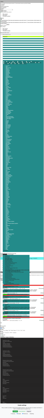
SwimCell (7, 218)
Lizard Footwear (9, 139)
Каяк (4, 52)
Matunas (7, 150)
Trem (7, 224)
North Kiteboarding (9, 158)
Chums (7, 88)
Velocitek (7, 232)
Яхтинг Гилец (8, 264)
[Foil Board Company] (35, 61)
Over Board (8, 169)
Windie (7, 240)
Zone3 (7, 249)
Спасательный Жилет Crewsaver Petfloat (10, 286)
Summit (7, 212)
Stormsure (7, 211)
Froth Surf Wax (8, 112)
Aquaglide (7, 71)
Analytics (19, 413)
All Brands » (5, 250)
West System (8, 236)
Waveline (7, 235)
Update (2, 10)
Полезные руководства (7, 341)
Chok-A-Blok (8, 87)
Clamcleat (7, 89)
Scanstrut (7, 194)
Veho (7, 231)
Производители (6, 364)
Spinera (7, 209)
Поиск (8, 24)
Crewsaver (8, 93)
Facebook (4, 395)
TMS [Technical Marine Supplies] (12, 223)
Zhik (6, 248)
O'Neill (7, 163)
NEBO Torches (8, 155)
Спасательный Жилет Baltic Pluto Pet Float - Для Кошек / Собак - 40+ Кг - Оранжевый (19, 300)
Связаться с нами (6, 340)
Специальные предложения (8, 361)
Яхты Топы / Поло (8, 268)
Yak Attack (8, 245)
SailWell (7, 191)
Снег (4, 57)
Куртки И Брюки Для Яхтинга (11, 262)
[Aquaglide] (15, 61)
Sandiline (7, 193)
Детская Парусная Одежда (10, 278)
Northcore (7, 160)
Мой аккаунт (3, 385)
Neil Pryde (8, 156)
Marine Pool (8, 148)
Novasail (7, 161)
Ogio (6, 166)
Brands (4, 59)
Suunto (7, 217)
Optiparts (7, 168)
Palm (6, 170)
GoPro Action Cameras (10, 117)
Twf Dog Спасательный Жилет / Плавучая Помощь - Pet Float (15, 296)
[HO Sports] (19, 62)
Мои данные (5, 13)
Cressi (7, 92)
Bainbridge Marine (9, 77)
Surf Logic (8, 216)
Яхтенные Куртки (8, 260)
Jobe (6, 133)
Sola (6, 207)
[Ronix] (9, 63)
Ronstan (7, 187)
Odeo (7, 165)
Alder (7, 66)
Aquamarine (8, 72)
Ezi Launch (8, 105)
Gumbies (7, 120)
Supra (7, 215)
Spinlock (7, 210)
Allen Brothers (8, 67)
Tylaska (7, 227)
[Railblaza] (5, 63)
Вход (4, 379)
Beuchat (7, 81)
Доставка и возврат (6, 16)
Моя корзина (2, 32)
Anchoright (8, 69)
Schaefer (7, 195)
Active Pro (8, 65)
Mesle (7, 152)
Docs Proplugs (8, 100)
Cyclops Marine (8, 94)
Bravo (7, 85)
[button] (5, 254)
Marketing (32, 413)
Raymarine (8, 180)
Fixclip (7, 108)
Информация (3, 348)
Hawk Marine (8, 124)
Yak (6, 244)
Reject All (28, 411)
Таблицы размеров (6, 343)
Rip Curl (7, 182)
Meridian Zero (8, 151)
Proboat (7, 173)
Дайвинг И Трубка (6, 48)
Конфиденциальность (7, 345)
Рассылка (4, 383)
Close (5, 10)
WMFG (7, 242)
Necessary (13, 413)
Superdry (7, 214)
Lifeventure (8, 137)
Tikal (6, 222)
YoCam (7, 246)
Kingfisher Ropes (9, 136)
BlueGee (7, 84)
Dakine (7, 97)
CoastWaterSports (9, 90)
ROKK (7, 184)
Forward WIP (8, 111)
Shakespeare (8, 203)
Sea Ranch (8, 196)
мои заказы (5, 29)
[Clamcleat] (19, 61)
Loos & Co (8, 141)
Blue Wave (8, 83)
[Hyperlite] (24, 62)
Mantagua (7, 146)
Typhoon (7, 228)
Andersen (7, 70)
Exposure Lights (9, 104)
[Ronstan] (13, 63)
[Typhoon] (25, 63)
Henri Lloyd (8, 126)
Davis (7, 98)
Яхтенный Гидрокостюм (10, 263)
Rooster (7, 188)
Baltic (7, 78)
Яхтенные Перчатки (9, 275)
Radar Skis (8, 178)
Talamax (7, 220)
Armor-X (7, 75)
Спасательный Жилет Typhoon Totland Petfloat (12, 318)
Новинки (4, 362)
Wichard (7, 237)
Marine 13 (7, 147)
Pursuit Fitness (8, 176)
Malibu (7, 145)
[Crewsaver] (28, 61)
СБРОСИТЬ (11, 337)
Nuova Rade (8, 162)
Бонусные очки (13, 253)
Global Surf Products (9, 116)
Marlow (7, 149)
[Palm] (39, 62)
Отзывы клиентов (6, 365)
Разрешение (5, 36)
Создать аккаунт (6, 380)
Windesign (7, 238)
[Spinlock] (20, 63)
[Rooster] (16, 63)
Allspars (7, 68)
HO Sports (8, 127)
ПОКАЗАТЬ (4, 337)
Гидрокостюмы (6, 41)
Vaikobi (7, 230)
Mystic (7, 154)
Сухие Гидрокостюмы (7, 44)
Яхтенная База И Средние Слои (11, 267)
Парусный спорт (6, 37)
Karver (7, 134)
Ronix (7, 186)
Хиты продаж (5, 363)
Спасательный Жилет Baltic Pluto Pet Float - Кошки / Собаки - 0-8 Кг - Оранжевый (19, 308)
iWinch (7, 132)
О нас (4, 342)
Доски (4, 46)
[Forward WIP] (6, 62)
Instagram (4, 398)
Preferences (25, 413)
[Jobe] (28, 62)
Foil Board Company (9, 110)
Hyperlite (6, 304)
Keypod (7, 135)
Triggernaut (8, 225)
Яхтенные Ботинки (9, 274)
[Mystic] (36, 62)
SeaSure (7, 200)
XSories (7, 243)
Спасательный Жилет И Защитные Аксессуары (14, 271)
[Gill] (10, 62)
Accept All (15, 411)
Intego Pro (7, 131)
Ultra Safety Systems (9, 229)
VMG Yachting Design (10, 233)
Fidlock (7, 107)
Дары (6, 255)
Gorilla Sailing (8, 118)
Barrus (7, 79)
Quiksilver (7, 177)
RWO (7, 190)
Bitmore (7, 82)
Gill (6, 115)
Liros (7, 138)
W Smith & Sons (9, 234)
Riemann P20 (8, 181)
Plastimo (7, 172)
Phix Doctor (8, 171)
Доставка (4, 381)
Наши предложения (4, 367)
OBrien (7, 164)
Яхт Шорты (7, 266)
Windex (7, 239)
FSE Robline (8, 113)
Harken (7, 122)
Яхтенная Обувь (8, 273)
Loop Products (8, 140)
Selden (7, 201)
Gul (6, 119)
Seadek (7, 198)
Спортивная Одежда (9, 265)
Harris (7, 123)
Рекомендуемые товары (7, 360)
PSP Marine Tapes (9, 175)
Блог (4, 396)
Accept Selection (22, 411)
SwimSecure (8, 219)
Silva (6, 205)
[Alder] (4, 61)
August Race (8, 76)
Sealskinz (7, 199)
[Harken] (15, 62)
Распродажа (7, 257)
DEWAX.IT (8, 99)
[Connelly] (24, 61)
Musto (7, 153)
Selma (7, 202)
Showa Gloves (8, 204)
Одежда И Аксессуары (7, 50)
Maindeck (7, 144)
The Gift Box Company (10, 221)
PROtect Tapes (8, 174)
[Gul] (13, 62)
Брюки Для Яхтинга (9, 261)
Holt (6, 128)
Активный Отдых (6, 55)
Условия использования (7, 346)
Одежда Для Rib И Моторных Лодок (12, 279)
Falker (7, 106)
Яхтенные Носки (8, 276)
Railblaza (7, 179)
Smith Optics (8, 206)
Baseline (7, 80)
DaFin (7, 96)
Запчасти (4, 39)
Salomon (7, 192)
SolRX (7, 208)
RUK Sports (8, 189)
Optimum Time (8, 167)
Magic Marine (8, 143)
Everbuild (7, 103)
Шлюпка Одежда (8, 277)
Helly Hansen (8, 125)
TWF (7, 226)
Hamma (7, 121)
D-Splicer (7, 95)
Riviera (7, 183)
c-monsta (7, 86)
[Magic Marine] (32, 62)
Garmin (7, 114)
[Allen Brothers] (9, 61)
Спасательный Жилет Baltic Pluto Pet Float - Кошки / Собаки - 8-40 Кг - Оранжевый (19, 312)
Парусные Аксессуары (9, 280)
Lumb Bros (8, 142)
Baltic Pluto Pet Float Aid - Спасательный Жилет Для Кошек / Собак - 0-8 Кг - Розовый (19, 290)
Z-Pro (7, 247)
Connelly (7, 91)
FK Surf (7, 109)
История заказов (6, 382)
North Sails (8, 159)
